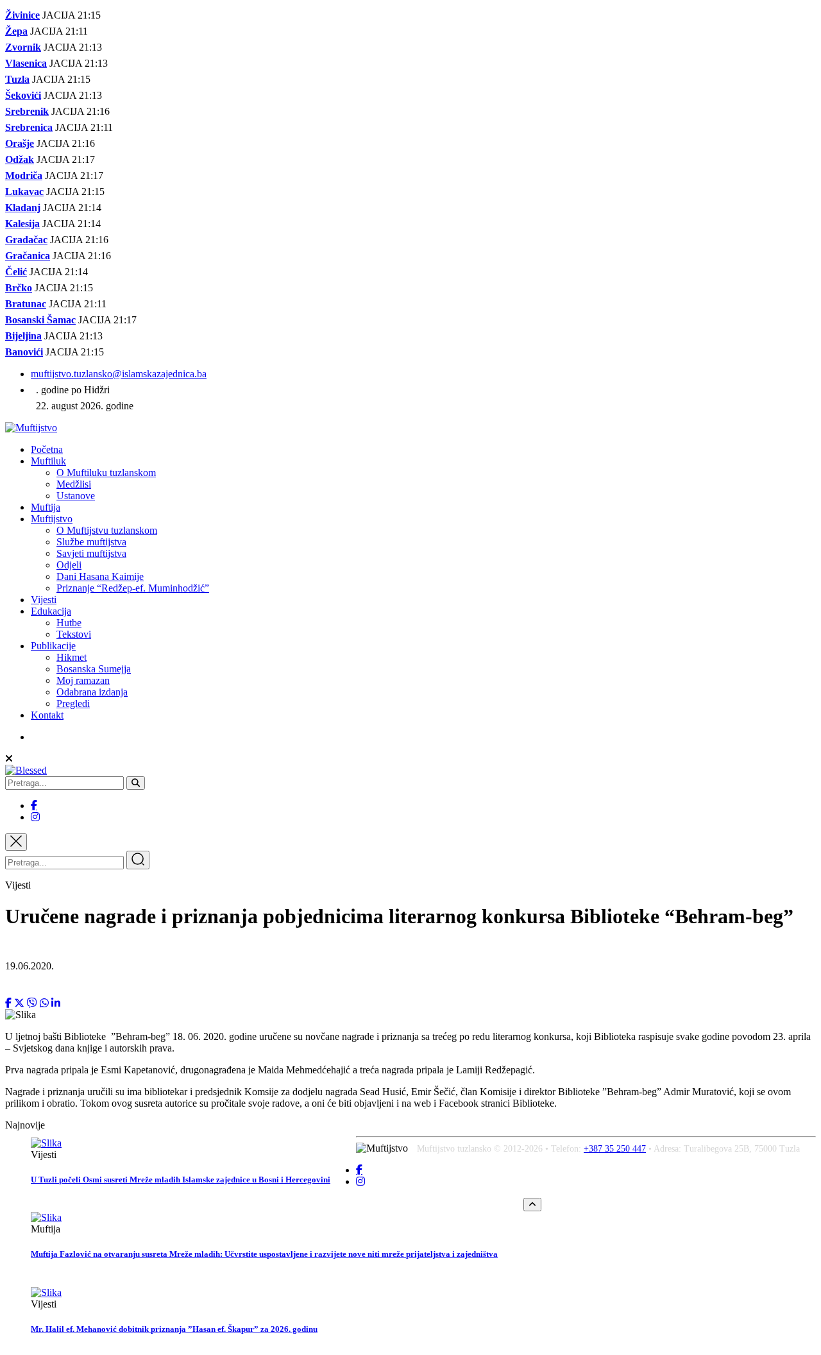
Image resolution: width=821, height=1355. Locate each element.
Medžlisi (73, 484)
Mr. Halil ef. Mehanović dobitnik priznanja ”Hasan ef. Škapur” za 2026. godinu (174, 1329)
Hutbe (68, 622)
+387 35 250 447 (615, 1149)
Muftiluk (48, 461)
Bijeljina (23, 335)
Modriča (23, 175)
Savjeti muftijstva (91, 553)
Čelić (16, 271)
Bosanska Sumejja (93, 668)
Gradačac (26, 239)
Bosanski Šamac (40, 319)
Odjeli (68, 564)
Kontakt (47, 715)
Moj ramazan (83, 680)
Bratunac (25, 303)
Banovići (24, 351)
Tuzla (17, 79)
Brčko (18, 287)
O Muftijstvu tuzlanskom (106, 530)
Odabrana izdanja (92, 691)
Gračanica (27, 255)
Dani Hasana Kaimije (100, 576)
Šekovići (23, 95)
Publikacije (53, 645)
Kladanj (22, 207)
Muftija (45, 507)
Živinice (22, 15)
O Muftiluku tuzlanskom (106, 472)
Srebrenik (27, 111)
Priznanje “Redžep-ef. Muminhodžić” (132, 588)
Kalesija (22, 223)
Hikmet (71, 657)
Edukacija (51, 611)
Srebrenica (29, 127)
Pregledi (73, 703)
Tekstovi (73, 634)
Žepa (16, 31)
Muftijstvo (51, 518)
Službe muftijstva (91, 541)
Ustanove (75, 495)
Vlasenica (26, 63)
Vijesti (43, 599)
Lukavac (24, 191)
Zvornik (23, 47)
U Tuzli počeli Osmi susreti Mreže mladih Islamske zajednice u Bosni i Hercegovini (180, 1179)
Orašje (19, 143)
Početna (47, 449)
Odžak (19, 159)
